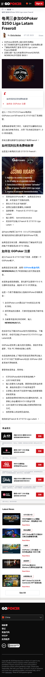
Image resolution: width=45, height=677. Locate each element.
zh (30, 3)
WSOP (5, 635)
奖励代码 (5, 632)
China (7, 617)
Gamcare (8, 672)
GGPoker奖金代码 (31, 267)
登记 (4, 628)
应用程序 (5, 639)
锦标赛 (5, 625)
